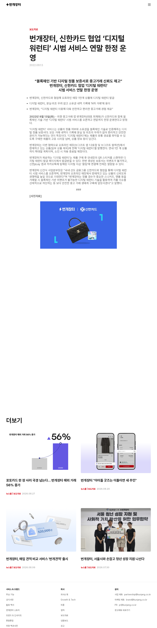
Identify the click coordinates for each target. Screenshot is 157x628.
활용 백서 (10, 605)
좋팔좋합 (9, 621)
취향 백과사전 (12, 626)
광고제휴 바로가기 (122, 610)
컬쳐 (62, 610)
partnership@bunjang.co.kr (137, 594)
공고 (62, 626)
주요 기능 (10, 594)
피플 (62, 605)
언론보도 (64, 621)
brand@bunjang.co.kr (136, 600)
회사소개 (64, 594)
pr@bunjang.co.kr (127, 605)
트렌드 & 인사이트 (14, 615)
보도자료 (33, 29)
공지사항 (9, 600)
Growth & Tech (68, 600)
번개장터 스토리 (13, 610)
